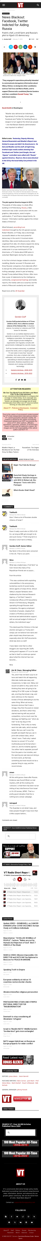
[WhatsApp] (20, 47)
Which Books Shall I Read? (24, 490)
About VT (7, 408)
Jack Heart (30, 1081)
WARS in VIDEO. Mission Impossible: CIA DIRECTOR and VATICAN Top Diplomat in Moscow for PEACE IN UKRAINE (20, 957)
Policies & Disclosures (20, 408)
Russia (24, 208)
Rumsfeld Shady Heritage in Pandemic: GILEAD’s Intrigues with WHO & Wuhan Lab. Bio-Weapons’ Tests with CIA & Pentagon (25, 480)
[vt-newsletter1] (18, 1102)
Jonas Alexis (13, 1076)
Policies (18, 1230)
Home (4, 10)
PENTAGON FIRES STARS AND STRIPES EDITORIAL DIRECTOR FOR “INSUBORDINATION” (20, 1004)
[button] (3, 5)
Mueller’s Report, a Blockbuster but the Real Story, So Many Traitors (10, 450)
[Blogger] (6, 1217)
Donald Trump (23, 94)
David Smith (6, 108)
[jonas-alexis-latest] (18, 1064)
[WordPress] (26, 1222)
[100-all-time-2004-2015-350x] (20, 1146)
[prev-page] (3, 500)
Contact (31, 1232)
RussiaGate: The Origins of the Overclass (30, 449)
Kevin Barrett (23, 1076)
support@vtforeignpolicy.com (24, 1202)
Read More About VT (24, 1198)
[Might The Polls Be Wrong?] (7, 468)
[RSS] (34, 1217)
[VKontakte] (20, 1222)
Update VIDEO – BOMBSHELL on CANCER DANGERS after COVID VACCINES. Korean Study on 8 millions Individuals (21, 925)
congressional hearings (19, 280)
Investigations (6, 480)
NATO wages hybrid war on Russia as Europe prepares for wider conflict (19, 1042)
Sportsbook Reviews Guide (26, 1236)
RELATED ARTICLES (10, 459)
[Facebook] (16, 380)
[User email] (25, 380)
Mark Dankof (16, 1083)
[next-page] (6, 500)
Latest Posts (7, 919)
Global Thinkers (8, 1109)
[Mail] (17, 1217)
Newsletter (10, 1232)
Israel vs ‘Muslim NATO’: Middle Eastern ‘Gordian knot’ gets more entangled (20, 1030)
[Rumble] (28, 1217)
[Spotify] (9, 1222)
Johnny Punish (22, 1090)
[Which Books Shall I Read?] (7, 492)
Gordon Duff (7, 39)
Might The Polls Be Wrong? (25, 465)
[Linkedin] (25, 47)
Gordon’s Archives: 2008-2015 (21, 370)
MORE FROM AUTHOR (26, 459)
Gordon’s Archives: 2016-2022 (21, 373)
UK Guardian (10, 436)
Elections (5, 471)
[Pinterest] (16, 47)
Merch (18, 1232)
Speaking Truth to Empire (14, 970)
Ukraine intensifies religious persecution (20, 992)
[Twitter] (11, 47)
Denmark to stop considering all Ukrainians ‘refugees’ (17, 1017)
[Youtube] (22, 380)
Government (11, 10)
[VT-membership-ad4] (20, 858)
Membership (32, 1230)
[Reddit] (23, 1217)
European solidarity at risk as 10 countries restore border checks (17, 981)
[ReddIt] (30, 47)
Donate (24, 1230)
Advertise (24, 1232)
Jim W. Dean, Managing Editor (24, 670)
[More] (35, 47)
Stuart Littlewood (28, 1083)
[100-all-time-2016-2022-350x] (20, 1157)
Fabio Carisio (21, 1081)
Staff (12, 1230)
